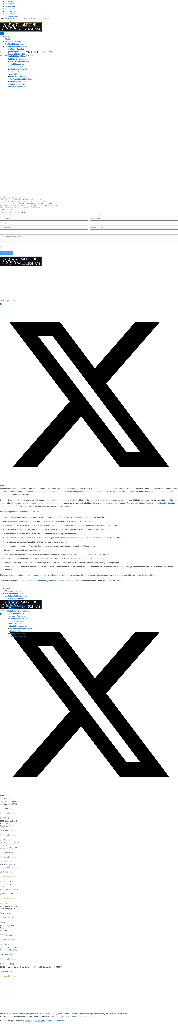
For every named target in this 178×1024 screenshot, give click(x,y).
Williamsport (13, 18)
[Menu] (2, 33)
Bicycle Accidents (15, 46)
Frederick (11, 3)
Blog (7, 8)
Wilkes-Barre (13, 16)
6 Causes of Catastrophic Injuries (16, 198)
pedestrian (95, 575)
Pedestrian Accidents (16, 71)
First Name (4, 214)
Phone (92, 223)
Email (2, 223)
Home (7, 36)
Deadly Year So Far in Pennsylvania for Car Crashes (26, 203)
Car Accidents (13, 51)
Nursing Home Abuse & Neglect (20, 69)
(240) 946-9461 (6, 971)
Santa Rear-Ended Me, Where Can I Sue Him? (21, 200)
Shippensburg (13, 13)
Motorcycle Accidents (16, 66)
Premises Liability (15, 74)
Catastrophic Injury (15, 54)
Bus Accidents (13, 49)
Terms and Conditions (56, 1020)
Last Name (94, 214)
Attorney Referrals (15, 41)
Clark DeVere (13, 44)
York (9, 21)
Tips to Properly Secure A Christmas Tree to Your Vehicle (28, 205)
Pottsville (11, 11)
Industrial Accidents (18, 59)
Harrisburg (12, 6)
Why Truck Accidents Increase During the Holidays (26, 207)
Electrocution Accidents (19, 61)
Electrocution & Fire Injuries (21, 79)
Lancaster (11, 8)
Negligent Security (17, 84)
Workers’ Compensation (17, 86)
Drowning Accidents (18, 81)
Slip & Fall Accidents (18, 76)
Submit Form (6, 253)
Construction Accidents (17, 56)
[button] (1, 304)
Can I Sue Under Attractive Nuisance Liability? (23, 202)
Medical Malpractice (16, 64)
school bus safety (32, 491)
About (7, 38)
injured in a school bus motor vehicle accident (43, 575)
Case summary (6, 232)
